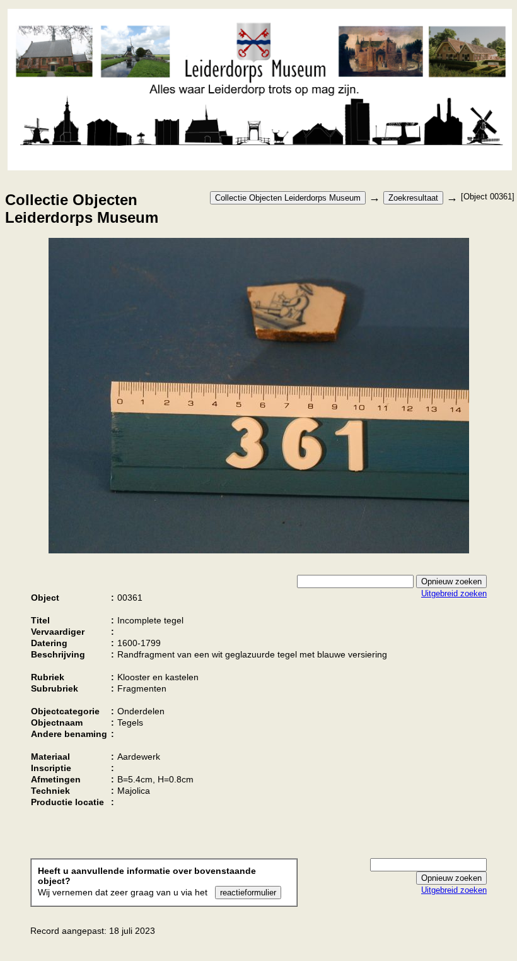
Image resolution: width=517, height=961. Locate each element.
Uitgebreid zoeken (454, 593)
